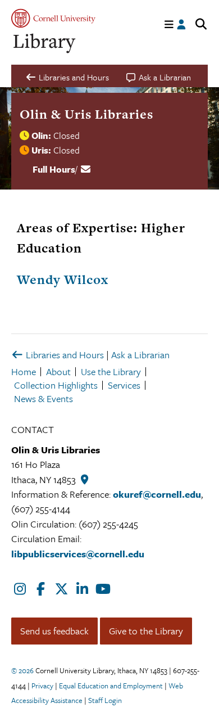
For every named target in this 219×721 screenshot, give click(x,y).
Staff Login (105, 700)
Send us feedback (54, 631)
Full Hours (54, 169)
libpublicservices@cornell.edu (77, 554)
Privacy (42, 685)
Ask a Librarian (140, 355)
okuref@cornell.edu (157, 494)
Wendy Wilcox (62, 280)
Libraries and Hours (64, 355)
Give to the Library (146, 631)
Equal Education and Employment (111, 685)
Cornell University (53, 18)
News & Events (43, 398)
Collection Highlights (56, 385)
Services (124, 385)
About (58, 371)
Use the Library (111, 371)
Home (23, 371)
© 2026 (22, 670)
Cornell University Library (45, 43)
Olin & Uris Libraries (86, 114)
